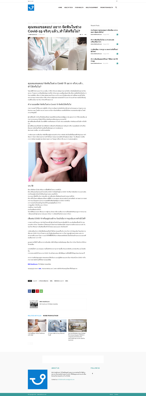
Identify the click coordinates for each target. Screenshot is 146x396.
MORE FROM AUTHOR (50, 315)
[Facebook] (117, 1)
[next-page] (32, 343)
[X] (33, 291)
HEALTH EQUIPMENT (92, 7)
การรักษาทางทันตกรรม (43, 281)
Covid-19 (35, 281)
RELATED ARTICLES (34, 315)
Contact (116, 394)
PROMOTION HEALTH (106, 7)
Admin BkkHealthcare (96, 44)
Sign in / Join (30, 1)
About (111, 394)
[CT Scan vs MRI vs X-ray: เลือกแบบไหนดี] (57, 325)
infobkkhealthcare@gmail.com (66, 379)
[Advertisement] (73, 25)
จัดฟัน (42, 104)
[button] (116, 7)
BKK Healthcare (33, 264)
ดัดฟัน (66, 281)
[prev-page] (29, 343)
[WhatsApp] (41, 291)
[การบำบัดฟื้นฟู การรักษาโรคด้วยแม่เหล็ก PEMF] (37, 325)
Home (60, 7)
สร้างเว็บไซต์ (66, 376)
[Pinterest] (37, 291)
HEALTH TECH (68, 7)
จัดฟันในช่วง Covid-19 (59, 281)
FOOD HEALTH (79, 7)
